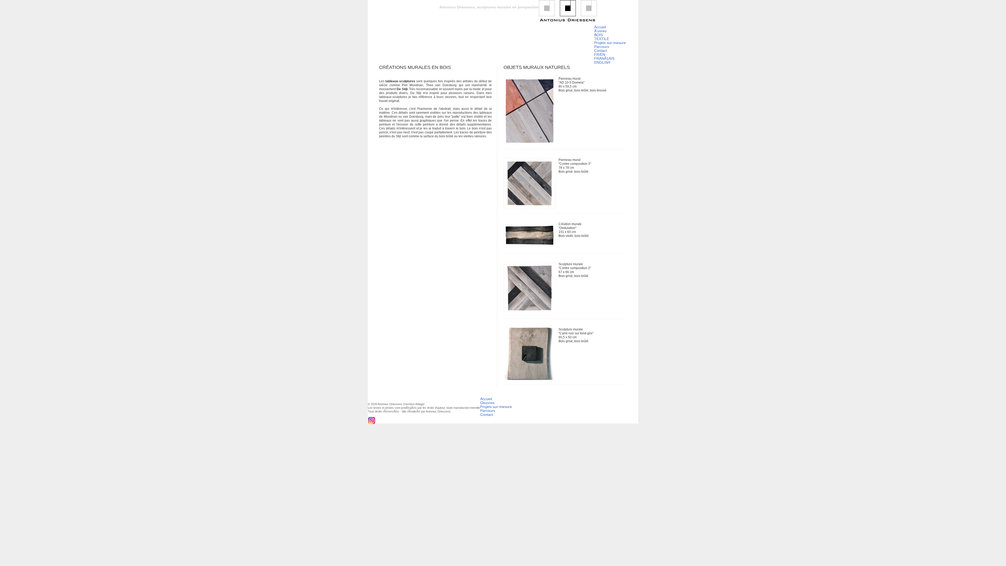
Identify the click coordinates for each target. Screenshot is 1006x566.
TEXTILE (601, 39)
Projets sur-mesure (610, 43)
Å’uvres (600, 31)
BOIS (598, 35)
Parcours (601, 47)
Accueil (600, 27)
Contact (600, 50)
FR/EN (599, 54)
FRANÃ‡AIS (604, 58)
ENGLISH (602, 62)
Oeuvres (487, 403)
